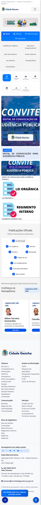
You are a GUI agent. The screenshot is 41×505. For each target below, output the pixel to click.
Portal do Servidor (29, 416)
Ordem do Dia (27, 403)
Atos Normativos (8, 389)
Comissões (5, 396)
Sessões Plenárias (8, 386)
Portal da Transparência (8, 2)
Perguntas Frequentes (31, 374)
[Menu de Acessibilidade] (36, 500)
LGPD (24, 366)
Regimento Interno (8, 430)
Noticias (4, 403)
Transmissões (6, 411)
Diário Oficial (27, 406)
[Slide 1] (16, 158)
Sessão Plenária (7, 391)
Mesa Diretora (7, 428)
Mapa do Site (6, 406)
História (4, 374)
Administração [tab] (33, 34)
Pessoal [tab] (18, 34)
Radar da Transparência (25, 2)
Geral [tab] (8, 34)
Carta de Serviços (29, 381)
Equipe (4, 384)
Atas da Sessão (7, 423)
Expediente (5, 394)
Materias (4, 436)
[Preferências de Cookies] (5, 500)
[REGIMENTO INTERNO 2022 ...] (20, 210)
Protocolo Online (28, 408)
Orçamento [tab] (22, 39)
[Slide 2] (20, 158)
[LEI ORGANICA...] (20, 189)
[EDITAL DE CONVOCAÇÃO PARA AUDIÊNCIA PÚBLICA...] (20, 168)
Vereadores (6, 376)
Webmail (3, 3)
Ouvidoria (26, 376)
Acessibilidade (7, 408)
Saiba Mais (15, 330)
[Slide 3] (24, 158)
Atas (3, 433)
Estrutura (5, 366)
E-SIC (24, 379)
